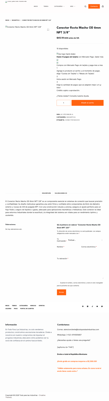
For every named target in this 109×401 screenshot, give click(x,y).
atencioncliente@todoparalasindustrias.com (81, 329)
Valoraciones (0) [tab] (61, 193)
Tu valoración (62, 259)
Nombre (60, 247)
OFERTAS (42, 305)
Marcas (33, 305)
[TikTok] (92, 306)
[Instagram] (87, 306)
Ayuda (86, 96)
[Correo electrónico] (97, 306)
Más (71, 6)
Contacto (94, 6)
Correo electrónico (89, 247)
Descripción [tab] (46, 193)
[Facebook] (82, 306)
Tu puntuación (62, 240)
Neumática (71, 117)
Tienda (46, 6)
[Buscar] (85, 6)
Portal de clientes (27, 308)
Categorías (58, 6)
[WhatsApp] (102, 306)
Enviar (61, 292)
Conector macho (72, 120)
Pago (16, 308)
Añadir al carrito (87, 103)
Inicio (36, 6)
